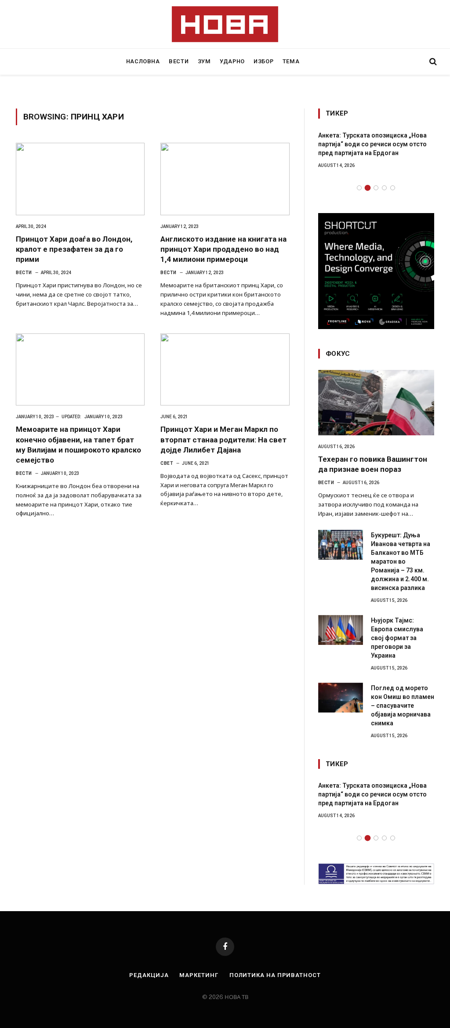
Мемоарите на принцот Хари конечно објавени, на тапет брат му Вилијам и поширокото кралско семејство (78, 444)
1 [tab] (359, 187)
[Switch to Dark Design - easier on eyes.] (418, 61)
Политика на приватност (275, 975)
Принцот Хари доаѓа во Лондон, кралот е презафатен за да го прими (74, 249)
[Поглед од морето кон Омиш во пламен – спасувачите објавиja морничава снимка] (340, 698)
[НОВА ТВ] (225, 24)
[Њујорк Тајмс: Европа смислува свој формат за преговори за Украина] (340, 630)
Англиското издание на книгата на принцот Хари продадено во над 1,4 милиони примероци (223, 249)
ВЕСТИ (179, 61)
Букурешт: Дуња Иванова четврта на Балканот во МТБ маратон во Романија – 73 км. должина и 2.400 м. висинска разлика (400, 561)
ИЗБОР (263, 61)
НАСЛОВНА (143, 61)
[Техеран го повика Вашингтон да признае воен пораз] (376, 402)
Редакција (148, 975)
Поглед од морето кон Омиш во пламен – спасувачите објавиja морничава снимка (402, 705)
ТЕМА (291, 61)
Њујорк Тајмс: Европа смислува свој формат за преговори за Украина (397, 638)
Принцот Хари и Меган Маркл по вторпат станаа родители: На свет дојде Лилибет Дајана (223, 439)
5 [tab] (392, 187)
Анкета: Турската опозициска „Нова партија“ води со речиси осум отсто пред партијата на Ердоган (372, 144)
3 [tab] (376, 187)
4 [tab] (384, 187)
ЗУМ (204, 61)
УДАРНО (232, 61)
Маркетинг (198, 975)
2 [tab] (367, 187)
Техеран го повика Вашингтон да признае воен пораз (372, 464)
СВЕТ (166, 463)
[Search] (432, 62)
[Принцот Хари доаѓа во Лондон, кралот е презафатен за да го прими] (80, 179)
